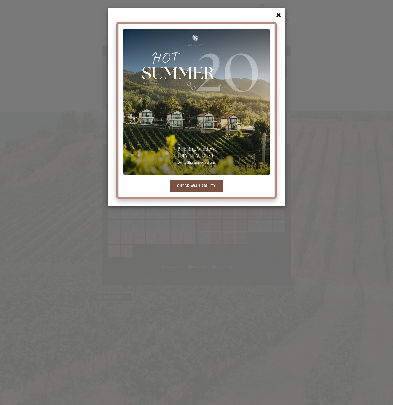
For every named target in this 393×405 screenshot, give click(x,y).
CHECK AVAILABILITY (196, 186)
